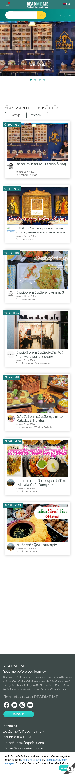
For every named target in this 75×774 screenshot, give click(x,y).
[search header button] (41, 15)
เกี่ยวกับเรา (10, 726)
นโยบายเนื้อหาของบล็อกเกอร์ (22, 748)
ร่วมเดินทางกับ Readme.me (22, 732)
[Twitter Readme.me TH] (14, 706)
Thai (68, 4)
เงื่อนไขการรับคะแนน (16, 737)
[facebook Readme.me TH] (6, 706)
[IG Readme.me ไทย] (22, 706)
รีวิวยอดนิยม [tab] (37, 115)
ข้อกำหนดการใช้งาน (31, 759)
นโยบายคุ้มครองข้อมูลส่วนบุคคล (24, 743)
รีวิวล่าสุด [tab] (15, 115)
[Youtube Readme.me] (30, 706)
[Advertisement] (37, 603)
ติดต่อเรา (19, 714)
